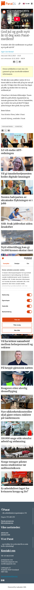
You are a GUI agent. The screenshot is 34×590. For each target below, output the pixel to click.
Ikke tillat (17, 330)
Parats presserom (7, 521)
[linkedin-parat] (1, 580)
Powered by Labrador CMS (17, 587)
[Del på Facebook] (14, 61)
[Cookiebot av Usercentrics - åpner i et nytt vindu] (24, 258)
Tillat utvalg (17, 325)
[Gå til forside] (11, 3)
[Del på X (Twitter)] (17, 61)
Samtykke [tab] (6, 263)
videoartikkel (7, 126)
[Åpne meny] (31, 3)
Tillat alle (17, 319)
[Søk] (19, 3)
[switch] (29, 300)
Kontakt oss (8, 550)
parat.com (4, 533)
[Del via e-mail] (19, 61)
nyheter (18, 126)
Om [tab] (28, 263)
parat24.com (5, 535)
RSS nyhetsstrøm (7, 523)
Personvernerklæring (9, 576)
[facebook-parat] (3, 580)
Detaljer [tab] (17, 263)
